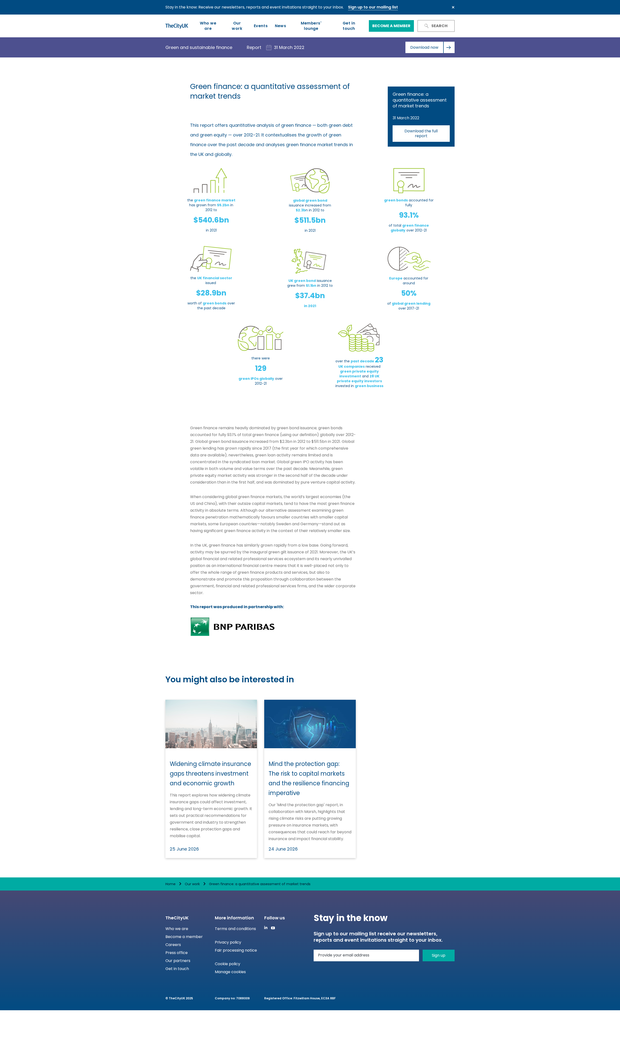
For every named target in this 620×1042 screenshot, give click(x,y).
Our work (237, 25)
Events (261, 26)
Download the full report (421, 133)
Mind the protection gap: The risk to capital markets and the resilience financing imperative (309, 778)
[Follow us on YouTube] (273, 928)
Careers (173, 944)
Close (453, 7)
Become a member (391, 26)
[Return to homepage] (176, 26)
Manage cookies (230, 972)
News (280, 26)
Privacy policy (228, 942)
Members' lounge (311, 25)
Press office (176, 952)
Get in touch (349, 25)
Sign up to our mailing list (373, 7)
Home (170, 884)
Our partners (177, 960)
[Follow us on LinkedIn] (265, 927)
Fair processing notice (236, 950)
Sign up (438, 955)
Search (439, 26)
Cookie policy (227, 964)
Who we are (208, 25)
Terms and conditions (235, 928)
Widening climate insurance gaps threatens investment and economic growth (210, 773)
